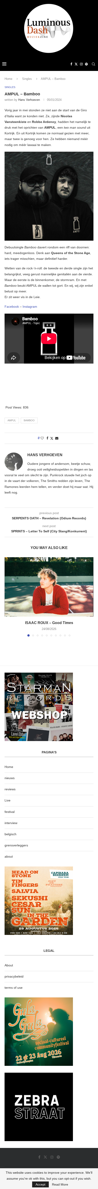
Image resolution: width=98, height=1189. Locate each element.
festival (10, 812)
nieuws (10, 778)
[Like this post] (42, 438)
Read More (60, 1184)
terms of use (14, 987)
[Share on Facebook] (47, 438)
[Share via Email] (56, 438)
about (9, 856)
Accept (40, 1184)
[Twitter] (76, 64)
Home (8, 79)
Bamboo (29, 420)
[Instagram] (81, 64)
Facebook (12, 306)
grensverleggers (16, 845)
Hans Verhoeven (29, 99)
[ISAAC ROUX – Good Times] (49, 587)
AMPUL (12, 420)
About (9, 965)
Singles (27, 79)
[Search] (93, 64)
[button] (8, 597)
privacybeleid (14, 976)
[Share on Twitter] (51, 438)
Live (7, 800)
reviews (10, 789)
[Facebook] (71, 64)
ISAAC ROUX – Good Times (49, 623)
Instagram (30, 306)
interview (11, 823)
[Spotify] (86, 64)
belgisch (10, 834)
